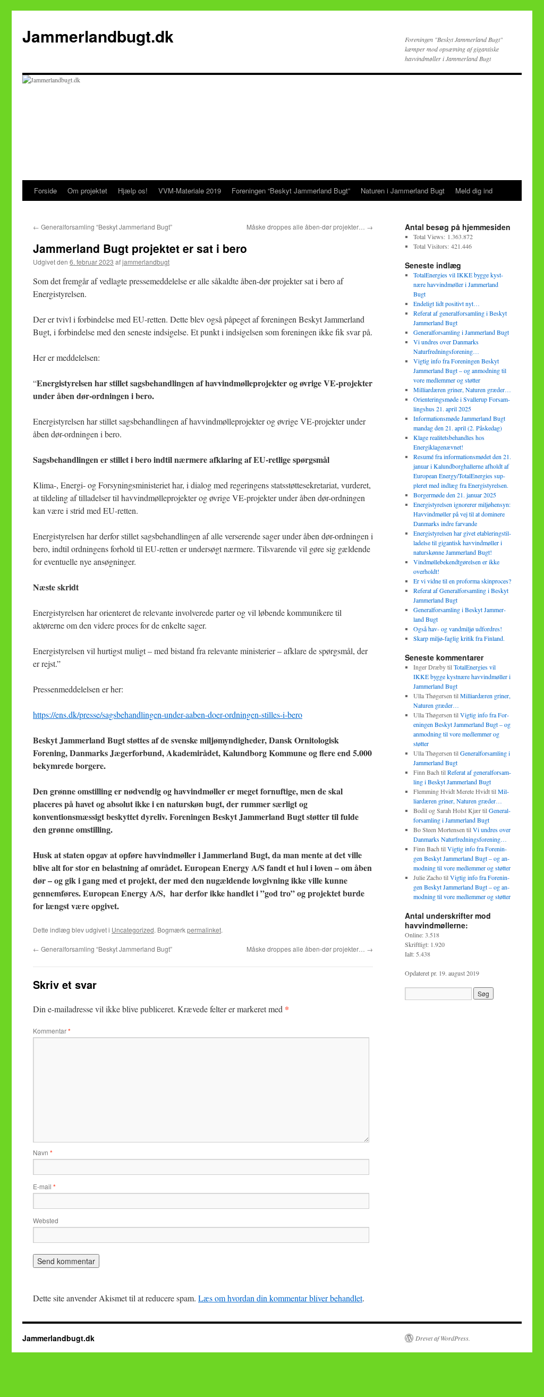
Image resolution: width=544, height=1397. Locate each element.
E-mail (44, 1186)
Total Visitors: (432, 246)
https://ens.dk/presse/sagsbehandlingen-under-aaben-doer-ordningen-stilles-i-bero (167, 714)
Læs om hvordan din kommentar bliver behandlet (280, 1297)
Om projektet (87, 190)
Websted (45, 1220)
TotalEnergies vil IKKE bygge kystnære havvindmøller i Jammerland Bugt (458, 284)
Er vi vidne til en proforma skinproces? (462, 581)
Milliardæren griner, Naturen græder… (462, 389)
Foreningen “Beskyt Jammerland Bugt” (291, 190)
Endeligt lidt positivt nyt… (446, 303)
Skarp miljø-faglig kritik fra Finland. (459, 638)
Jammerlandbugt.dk (98, 35)
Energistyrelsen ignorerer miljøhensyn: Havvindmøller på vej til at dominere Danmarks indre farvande (462, 514)
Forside (45, 190)
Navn (43, 1152)
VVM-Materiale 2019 (189, 190)
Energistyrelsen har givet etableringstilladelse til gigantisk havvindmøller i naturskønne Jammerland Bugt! (462, 542)
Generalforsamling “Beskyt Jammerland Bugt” (102, 226)
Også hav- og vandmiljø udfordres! (457, 628)
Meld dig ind (473, 190)
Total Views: (430, 236)
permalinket (204, 929)
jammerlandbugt (145, 261)
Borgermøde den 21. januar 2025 (454, 494)
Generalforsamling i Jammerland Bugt (461, 332)
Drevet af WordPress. (442, 1338)
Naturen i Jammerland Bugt (403, 190)
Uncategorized (133, 929)
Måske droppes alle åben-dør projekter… (309, 226)
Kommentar (52, 1030)
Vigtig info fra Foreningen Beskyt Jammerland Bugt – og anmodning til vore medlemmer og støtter (459, 370)
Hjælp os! (133, 190)
